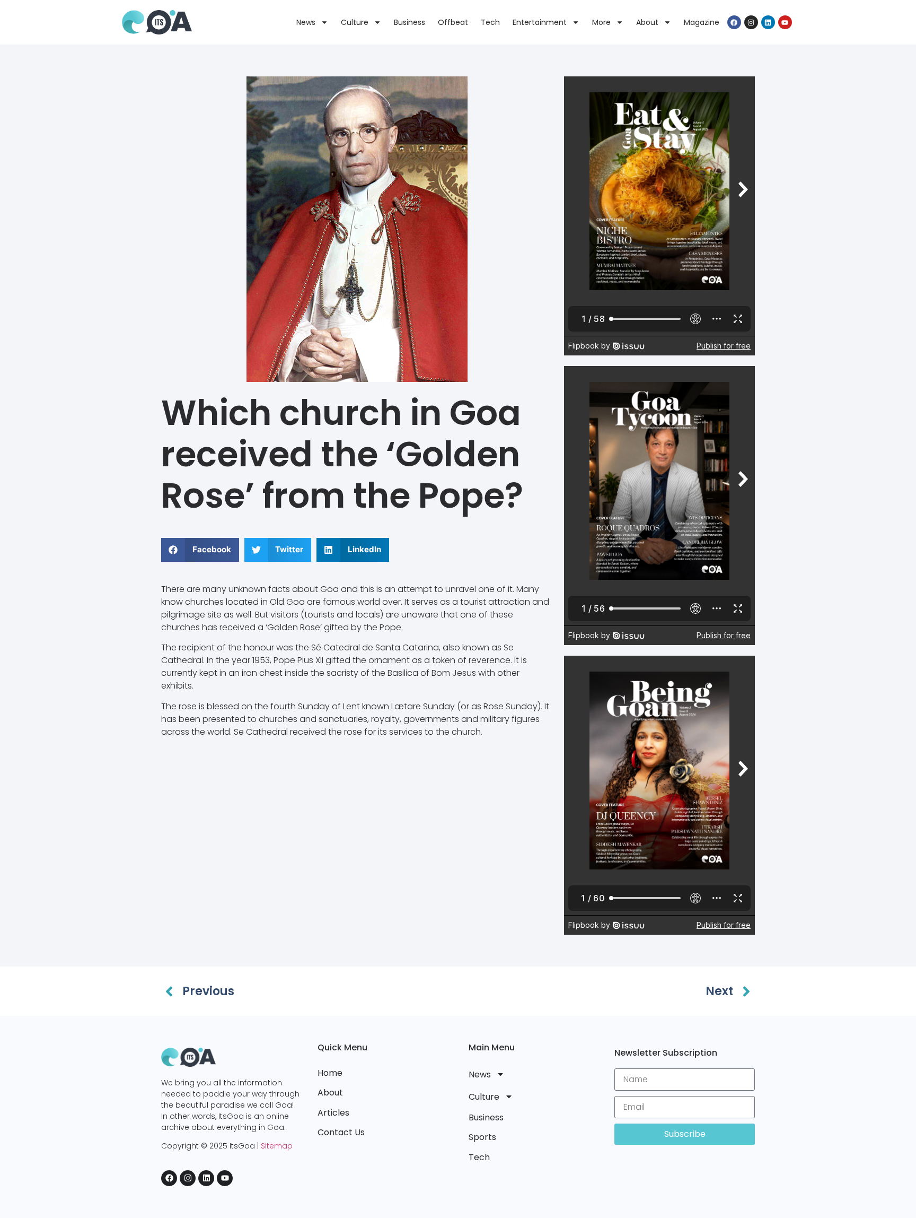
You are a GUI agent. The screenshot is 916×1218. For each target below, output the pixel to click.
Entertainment (540, 22)
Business (409, 22)
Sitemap (277, 1146)
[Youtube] (785, 22)
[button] (200, 550)
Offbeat (453, 22)
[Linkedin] (768, 22)
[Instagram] (751, 22)
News (305, 22)
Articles (333, 1113)
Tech (490, 22)
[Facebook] (734, 22)
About (647, 22)
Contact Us (341, 1132)
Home (330, 1073)
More (601, 22)
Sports (482, 1137)
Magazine (701, 22)
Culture (354, 22)
